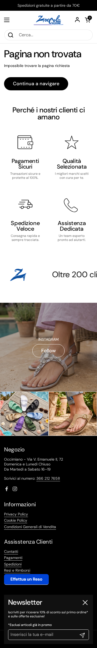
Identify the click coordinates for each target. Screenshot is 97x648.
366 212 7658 (48, 478)
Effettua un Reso (26, 579)
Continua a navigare (36, 83)
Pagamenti (13, 557)
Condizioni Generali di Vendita (30, 526)
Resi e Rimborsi (17, 570)
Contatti (11, 551)
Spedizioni (13, 564)
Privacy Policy (16, 514)
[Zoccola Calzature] (48, 20)
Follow (48, 350)
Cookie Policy (15, 520)
